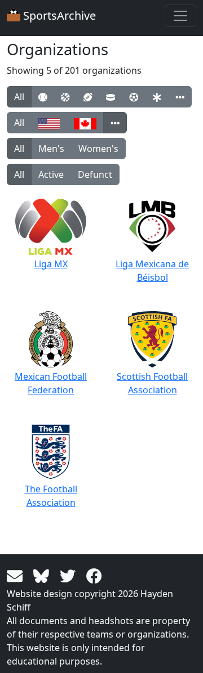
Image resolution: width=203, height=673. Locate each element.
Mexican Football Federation (51, 383)
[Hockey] (110, 96)
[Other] (180, 96)
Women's (98, 148)
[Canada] (85, 122)
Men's (51, 148)
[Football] (87, 96)
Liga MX (51, 264)
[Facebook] (94, 575)
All (19, 97)
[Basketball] (65, 96)
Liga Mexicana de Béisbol (152, 271)
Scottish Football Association (152, 383)
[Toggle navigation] (180, 16)
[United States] (49, 122)
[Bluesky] (43, 575)
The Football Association (51, 496)
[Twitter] (70, 575)
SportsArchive (58, 15)
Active (51, 174)
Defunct (95, 174)
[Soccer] (133, 96)
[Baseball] (42, 96)
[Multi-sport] (157, 96)
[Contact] (17, 575)
